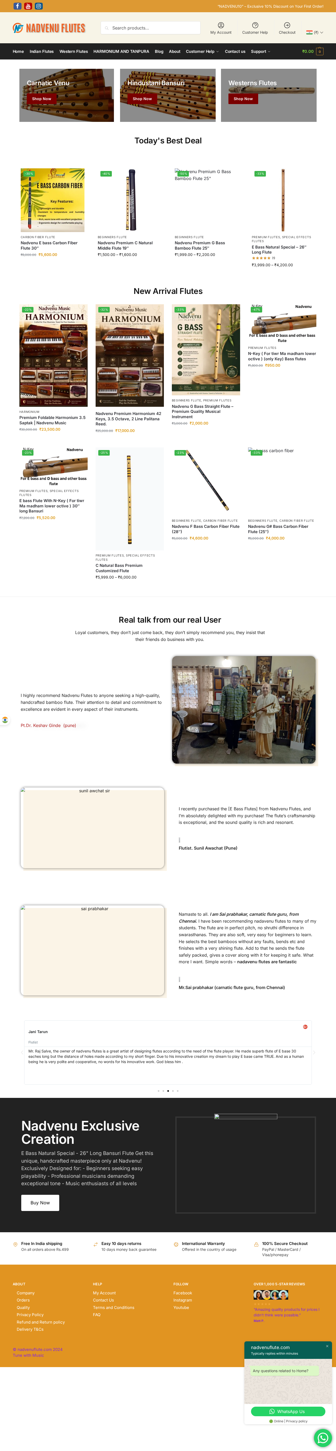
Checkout (287, 32)
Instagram (182, 1300)
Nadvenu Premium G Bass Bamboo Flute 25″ (200, 245)
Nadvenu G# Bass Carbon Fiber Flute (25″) (278, 529)
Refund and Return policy (41, 1322)
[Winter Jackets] (269, 95)
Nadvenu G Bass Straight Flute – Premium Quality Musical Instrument (202, 411)
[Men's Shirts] (66, 95)
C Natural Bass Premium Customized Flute (119, 568)
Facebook (182, 1292)
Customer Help (255, 32)
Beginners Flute (112, 237)
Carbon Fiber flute (38, 237)
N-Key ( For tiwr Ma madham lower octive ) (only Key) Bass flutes (282, 356)
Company (26, 1292)
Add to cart (52, 266)
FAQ (96, 1314)
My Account (221, 32)
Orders (23, 1300)
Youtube (181, 1307)
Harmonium (29, 412)
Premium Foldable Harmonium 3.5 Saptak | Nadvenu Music (52, 420)
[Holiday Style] (168, 95)
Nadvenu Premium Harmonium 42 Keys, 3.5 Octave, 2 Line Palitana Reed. (128, 418)
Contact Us (103, 1300)
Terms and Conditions (113, 1307)
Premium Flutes (266, 237)
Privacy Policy (30, 1314)
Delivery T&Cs (30, 1329)
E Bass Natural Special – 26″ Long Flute (279, 250)
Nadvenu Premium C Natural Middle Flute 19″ (125, 245)
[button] (312, 51)
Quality (23, 1307)
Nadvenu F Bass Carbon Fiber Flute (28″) (206, 529)
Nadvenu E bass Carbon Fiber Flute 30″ (49, 245)
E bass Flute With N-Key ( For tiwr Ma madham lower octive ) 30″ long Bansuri (51, 505)
